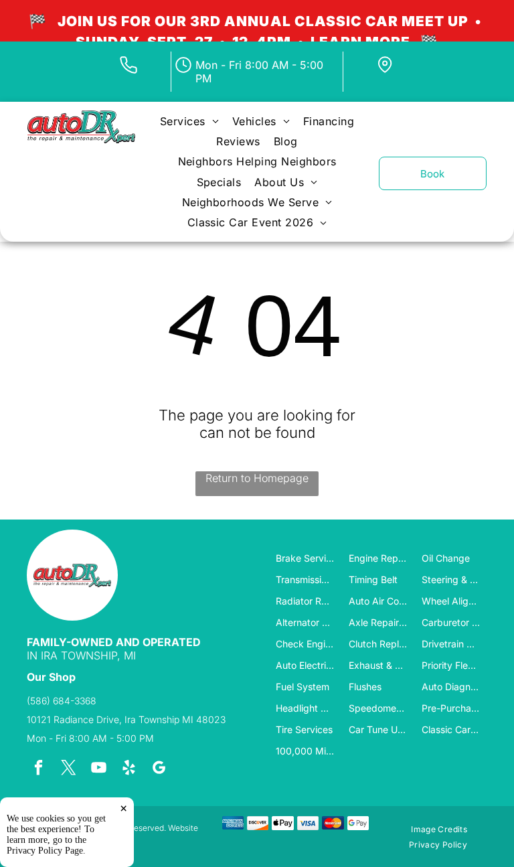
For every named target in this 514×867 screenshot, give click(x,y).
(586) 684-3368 (61, 700)
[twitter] (68, 769)
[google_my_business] (159, 769)
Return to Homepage (257, 478)
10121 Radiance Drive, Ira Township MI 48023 (126, 719)
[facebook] (38, 769)
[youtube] (98, 769)
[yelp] (129, 769)
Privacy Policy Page (45, 851)
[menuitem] (189, 120)
